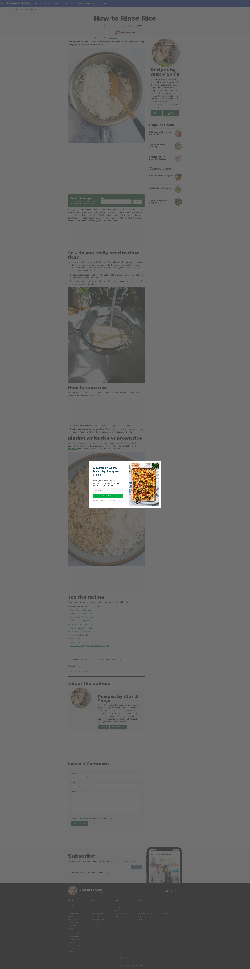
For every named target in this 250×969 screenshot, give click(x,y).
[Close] (158, 463)
